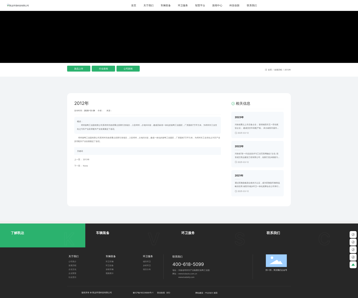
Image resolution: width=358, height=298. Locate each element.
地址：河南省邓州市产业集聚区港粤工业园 (191, 270)
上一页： (78, 159)
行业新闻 (103, 68)
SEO (168, 292)
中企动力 (209, 293)
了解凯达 (17, 233)
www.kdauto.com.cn (187, 273)
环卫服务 (188, 233)
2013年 (86, 159)
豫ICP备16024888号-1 (143, 292)
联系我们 (273, 233)
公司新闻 (128, 68)
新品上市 (78, 68)
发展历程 (278, 69)
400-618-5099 (188, 264)
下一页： (78, 166)
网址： (175, 273)
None (85, 166)
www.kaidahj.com (186, 277)
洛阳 (215, 293)
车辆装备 (102, 233)
